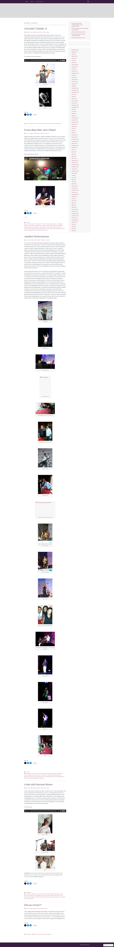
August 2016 (74, 147)
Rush (29, 230)
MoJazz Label (60, 895)
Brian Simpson (53, 223)
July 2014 (74, 198)
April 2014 (74, 205)
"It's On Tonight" (35, 773)
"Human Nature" (28, 773)
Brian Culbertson (54, 773)
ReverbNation (58, 228)
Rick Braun (54, 776)
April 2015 (74, 181)
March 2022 (74, 77)
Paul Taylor (44, 776)
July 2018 (74, 109)
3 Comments (44, 908)
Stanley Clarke (33, 230)
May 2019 (74, 96)
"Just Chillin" (27, 893)
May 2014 (74, 203)
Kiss (32, 227)
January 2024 (75, 66)
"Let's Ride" (43, 223)
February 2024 (75, 64)
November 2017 (75, 122)
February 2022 (75, 79)
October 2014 (75, 192)
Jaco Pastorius (43, 225)
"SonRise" (39, 123)
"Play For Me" (34, 123)
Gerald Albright (37, 895)
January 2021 (75, 83)
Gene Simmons (32, 225)
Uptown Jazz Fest (58, 897)
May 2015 (74, 179)
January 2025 (75, 56)
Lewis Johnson (50, 227)
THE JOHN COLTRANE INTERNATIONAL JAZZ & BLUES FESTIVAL (77, 25)
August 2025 (74, 51)
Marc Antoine (55, 227)
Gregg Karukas (31, 775)
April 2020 (74, 85)
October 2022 (75, 71)
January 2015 (75, 188)
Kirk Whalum (55, 775)
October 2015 (75, 168)
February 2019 (75, 100)
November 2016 (75, 141)
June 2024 (74, 58)
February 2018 (75, 117)
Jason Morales (44, 775)
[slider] (64, 60)
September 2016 (75, 145)
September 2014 (75, 194)
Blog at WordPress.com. (85, 944)
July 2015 (74, 175)
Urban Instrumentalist (57, 123)
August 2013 (74, 222)
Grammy (42, 895)
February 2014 (75, 209)
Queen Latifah (52, 228)
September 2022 (75, 73)
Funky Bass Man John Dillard (40, 130)
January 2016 (75, 162)
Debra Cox (26, 225)
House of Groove (37, 775)
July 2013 (74, 224)
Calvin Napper (59, 223)
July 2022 (74, 75)
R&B (44, 897)
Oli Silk (47, 228)
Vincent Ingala (41, 778)
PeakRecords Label (34, 897)
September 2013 (75, 220)
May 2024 (74, 60)
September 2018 (75, 107)
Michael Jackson (49, 123)
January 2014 (75, 211)
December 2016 (75, 139)
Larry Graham (36, 227)
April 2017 (74, 132)
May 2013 (74, 228)
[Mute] (60, 60)
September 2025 (75, 49)
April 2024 (74, 62)
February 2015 (75, 186)
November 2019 (75, 90)
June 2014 (74, 200)
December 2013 (75, 213)
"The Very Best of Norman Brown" (43, 893)
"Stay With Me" (34, 893)
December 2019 (75, 88)
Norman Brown (38, 776)
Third (47, 230)
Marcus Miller (31, 228)
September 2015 (75, 171)
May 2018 (74, 113)
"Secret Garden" (42, 773)
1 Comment (47, 32)
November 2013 (75, 215)
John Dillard (54, 225)
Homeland (37, 225)
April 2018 (74, 115)
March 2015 (74, 183)
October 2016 (75, 143)
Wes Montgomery (30, 898)
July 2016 (74, 149)
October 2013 (75, 217)
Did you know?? (32, 905)
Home (27, 1)
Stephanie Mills (39, 230)
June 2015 (74, 177)
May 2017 (74, 130)
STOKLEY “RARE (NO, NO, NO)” (78, 37)
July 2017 (74, 128)
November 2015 (75, 166)
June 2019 (74, 94)
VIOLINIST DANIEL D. (35, 28)
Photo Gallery (40, 1)
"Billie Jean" (31, 223)
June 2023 (74, 68)
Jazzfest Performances (36, 236)
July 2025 (74, 54)
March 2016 (74, 158)
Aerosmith (48, 223)
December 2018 (75, 105)
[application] (45, 60)
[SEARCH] (88, 1)
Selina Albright (59, 776)
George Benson (31, 895)
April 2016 (74, 156)
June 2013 (74, 226)
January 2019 (75, 103)
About (32, 1)
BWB (59, 773)
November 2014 (75, 190)
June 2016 (74, 151)
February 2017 (75, 134)
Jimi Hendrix (47, 895)
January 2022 (75, 81)
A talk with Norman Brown (38, 784)
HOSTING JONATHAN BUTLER (78, 32)
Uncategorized (28, 892)
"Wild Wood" (48, 773)
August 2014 (74, 196)
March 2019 (74, 98)
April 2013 (74, 230)
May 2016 (74, 154)
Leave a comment (45, 133)
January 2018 (75, 120)
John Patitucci (60, 225)
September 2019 (75, 92)
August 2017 (74, 126)
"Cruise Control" (38, 223)
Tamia (44, 230)
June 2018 (74, 111)
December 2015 (75, 164)
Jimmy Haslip (49, 225)
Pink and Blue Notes (39, 32)
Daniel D (43, 123)
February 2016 (75, 160)
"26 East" (27, 223)
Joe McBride (49, 775)
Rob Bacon (42, 934)
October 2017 (75, 124)
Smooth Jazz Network (50, 897)
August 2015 (74, 173)
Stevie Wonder (48, 934)
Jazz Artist (27, 123)
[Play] (26, 60)
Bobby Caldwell (54, 893)
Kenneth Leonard (27, 227)
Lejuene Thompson (43, 227)
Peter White (49, 776)
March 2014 (74, 207)
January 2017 (75, 137)
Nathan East (43, 228)
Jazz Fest (27, 771)
